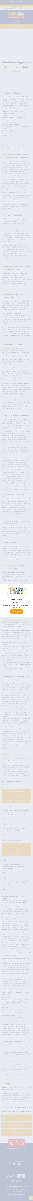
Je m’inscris (16, 612)
